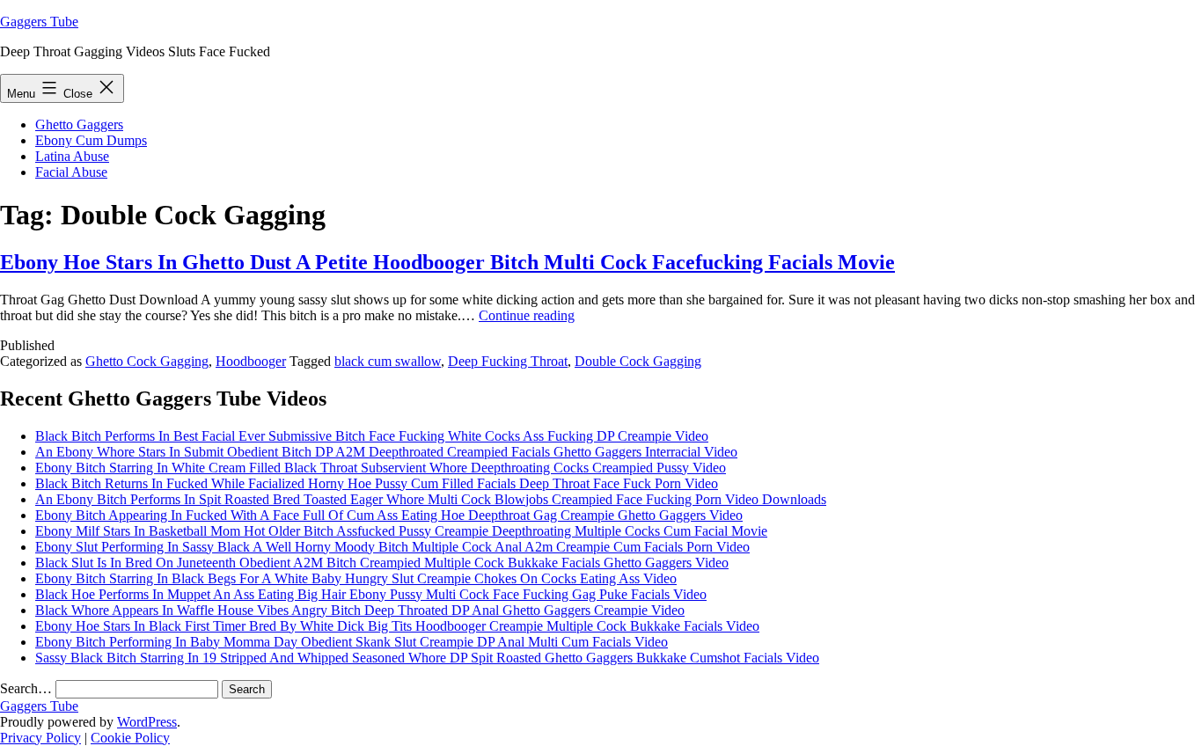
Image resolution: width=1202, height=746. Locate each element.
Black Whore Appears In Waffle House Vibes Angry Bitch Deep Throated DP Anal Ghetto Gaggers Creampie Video (360, 610)
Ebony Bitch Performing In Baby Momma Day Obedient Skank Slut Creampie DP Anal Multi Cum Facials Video (351, 641)
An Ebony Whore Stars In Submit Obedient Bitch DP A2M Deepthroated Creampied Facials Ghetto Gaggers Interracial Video (386, 451)
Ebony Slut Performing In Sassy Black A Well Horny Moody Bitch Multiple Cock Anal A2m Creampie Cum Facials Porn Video (392, 546)
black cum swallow (387, 361)
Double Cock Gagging (638, 361)
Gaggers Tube (39, 21)
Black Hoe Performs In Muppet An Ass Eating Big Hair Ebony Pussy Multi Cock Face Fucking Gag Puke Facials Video (371, 594)
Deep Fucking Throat (508, 361)
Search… (26, 688)
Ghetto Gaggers (79, 124)
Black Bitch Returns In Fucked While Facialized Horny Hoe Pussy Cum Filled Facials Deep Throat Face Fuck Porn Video (376, 483)
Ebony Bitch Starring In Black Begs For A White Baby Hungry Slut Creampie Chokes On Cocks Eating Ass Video (356, 578)
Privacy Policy (40, 737)
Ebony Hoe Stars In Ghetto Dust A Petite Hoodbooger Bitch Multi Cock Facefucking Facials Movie (447, 262)
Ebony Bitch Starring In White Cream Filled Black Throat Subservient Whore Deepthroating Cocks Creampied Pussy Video (380, 467)
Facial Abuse (71, 172)
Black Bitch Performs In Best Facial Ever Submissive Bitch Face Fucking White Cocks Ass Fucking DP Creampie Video (371, 435)
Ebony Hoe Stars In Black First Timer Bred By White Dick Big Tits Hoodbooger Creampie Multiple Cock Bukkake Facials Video (397, 625)
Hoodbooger (251, 361)
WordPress (147, 721)
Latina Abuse (72, 156)
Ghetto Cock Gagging (147, 361)
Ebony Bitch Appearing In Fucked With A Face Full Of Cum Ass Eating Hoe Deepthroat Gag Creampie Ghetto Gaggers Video (389, 515)
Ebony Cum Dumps (91, 140)
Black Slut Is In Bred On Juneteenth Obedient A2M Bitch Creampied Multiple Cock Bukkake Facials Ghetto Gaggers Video (382, 562)
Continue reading (527, 315)
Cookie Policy (130, 737)
